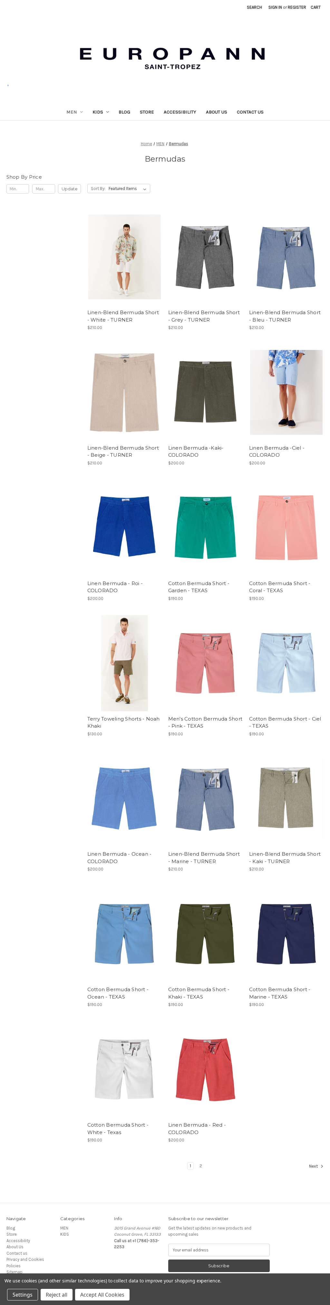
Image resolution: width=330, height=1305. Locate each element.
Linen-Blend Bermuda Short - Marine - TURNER (204, 857)
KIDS (97, 112)
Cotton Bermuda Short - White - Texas (118, 1128)
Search (254, 7)
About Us (216, 112)
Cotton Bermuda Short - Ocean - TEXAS (118, 993)
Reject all (56, 1294)
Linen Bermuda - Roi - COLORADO (115, 587)
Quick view (119, 251)
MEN (71, 112)
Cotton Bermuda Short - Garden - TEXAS (199, 587)
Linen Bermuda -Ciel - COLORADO (277, 451)
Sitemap (14, 1272)
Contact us (250, 112)
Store (147, 112)
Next (314, 1166)
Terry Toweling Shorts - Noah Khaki (123, 722)
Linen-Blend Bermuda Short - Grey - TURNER (204, 316)
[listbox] (129, 188)
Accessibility (180, 112)
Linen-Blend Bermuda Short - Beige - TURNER (123, 451)
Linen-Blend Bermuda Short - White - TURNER (123, 316)
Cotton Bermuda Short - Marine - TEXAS (280, 993)
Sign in (275, 7)
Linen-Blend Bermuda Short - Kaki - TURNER (285, 857)
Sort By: (98, 188)
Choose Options (124, 261)
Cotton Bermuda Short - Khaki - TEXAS (199, 993)
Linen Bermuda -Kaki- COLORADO (196, 451)
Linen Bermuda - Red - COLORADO (197, 1128)
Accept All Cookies (102, 1294)
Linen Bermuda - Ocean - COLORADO (119, 857)
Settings (23, 1294)
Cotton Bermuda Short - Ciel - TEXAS (285, 722)
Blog (124, 112)
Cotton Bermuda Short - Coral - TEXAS (280, 587)
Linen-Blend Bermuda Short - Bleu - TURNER (285, 316)
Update (70, 188)
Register (297, 7)
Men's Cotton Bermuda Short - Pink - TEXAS (205, 722)
